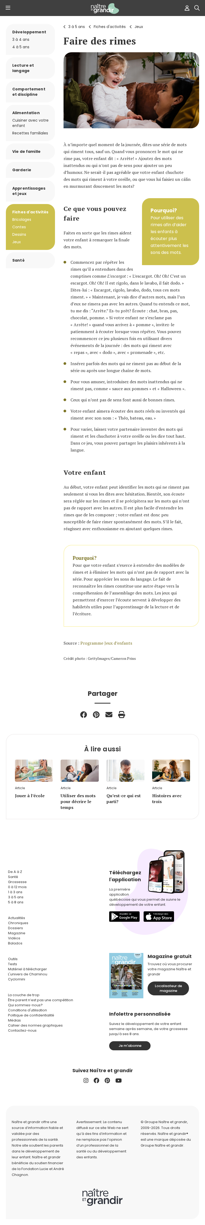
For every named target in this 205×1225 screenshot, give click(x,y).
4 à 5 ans (20, 47)
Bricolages (21, 219)
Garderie (21, 170)
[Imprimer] (121, 714)
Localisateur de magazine (168, 988)
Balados (15, 943)
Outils (13, 958)
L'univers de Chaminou (27, 974)
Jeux (139, 26)
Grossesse (17, 881)
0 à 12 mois (17, 886)
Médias (14, 1020)
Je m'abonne (130, 1045)
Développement (29, 32)
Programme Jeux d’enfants (106, 643)
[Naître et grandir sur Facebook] (96, 1080)
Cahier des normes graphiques (35, 1025)
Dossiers (15, 928)
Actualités (16, 917)
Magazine (16, 933)
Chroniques (18, 922)
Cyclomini (16, 979)
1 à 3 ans (15, 892)
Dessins (19, 234)
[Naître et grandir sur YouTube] (118, 1080)
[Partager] (83, 714)
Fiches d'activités (110, 26)
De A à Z (15, 871)
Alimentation (26, 112)
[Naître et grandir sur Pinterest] (107, 1080)
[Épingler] (96, 714)
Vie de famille (26, 151)
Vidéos (14, 938)
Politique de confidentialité (31, 1015)
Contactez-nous (22, 1030)
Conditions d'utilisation (27, 1010)
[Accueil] (102, 8)
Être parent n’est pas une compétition (40, 1000)
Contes (19, 227)
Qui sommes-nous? (25, 1005)
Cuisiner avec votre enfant (30, 123)
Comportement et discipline (28, 91)
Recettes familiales (30, 133)
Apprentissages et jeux (28, 191)
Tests (12, 964)
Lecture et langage (23, 68)
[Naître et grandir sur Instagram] (86, 1080)
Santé (18, 260)
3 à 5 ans (76, 26)
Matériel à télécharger (27, 969)
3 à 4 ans (20, 39)
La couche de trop (24, 994)
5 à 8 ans (15, 902)
